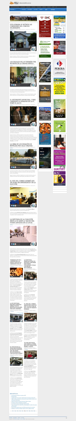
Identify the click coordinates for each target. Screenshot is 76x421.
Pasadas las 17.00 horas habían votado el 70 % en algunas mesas (22, 408)
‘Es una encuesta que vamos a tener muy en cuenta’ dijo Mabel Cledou (30, 344)
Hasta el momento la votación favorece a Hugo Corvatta (21, 401)
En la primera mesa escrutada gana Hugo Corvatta (20, 403)
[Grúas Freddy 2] (45, 120)
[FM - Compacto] (59, 185)
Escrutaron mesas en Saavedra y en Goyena (19, 402)
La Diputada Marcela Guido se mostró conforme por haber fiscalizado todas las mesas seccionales (30, 264)
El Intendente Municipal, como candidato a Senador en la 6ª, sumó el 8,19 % (23, 101)
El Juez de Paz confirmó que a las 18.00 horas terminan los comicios (23, 407)
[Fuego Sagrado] (45, 144)
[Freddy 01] (59, 94)
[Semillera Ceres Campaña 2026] (45, 82)
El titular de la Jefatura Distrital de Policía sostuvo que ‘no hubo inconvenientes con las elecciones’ (16, 350)
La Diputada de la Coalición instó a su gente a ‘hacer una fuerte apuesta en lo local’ (22, 221)
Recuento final (13, 396)
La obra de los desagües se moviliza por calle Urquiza (21, 145)
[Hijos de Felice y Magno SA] (59, 117)
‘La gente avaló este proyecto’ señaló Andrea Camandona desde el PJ (23, 397)
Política (11, 30)
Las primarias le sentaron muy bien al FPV (18, 395)
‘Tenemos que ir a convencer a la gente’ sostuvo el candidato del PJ (15, 262)
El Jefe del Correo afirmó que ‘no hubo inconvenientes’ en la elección (23, 182)
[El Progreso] (59, 38)
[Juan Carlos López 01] (59, 54)
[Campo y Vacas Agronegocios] (45, 57)
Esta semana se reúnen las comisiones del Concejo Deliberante (21, 26)
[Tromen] (59, 149)
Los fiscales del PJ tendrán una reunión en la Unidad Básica (23, 62)
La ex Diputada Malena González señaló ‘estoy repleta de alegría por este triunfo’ (16, 306)
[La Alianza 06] (45, 102)
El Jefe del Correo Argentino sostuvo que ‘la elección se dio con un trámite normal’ (30, 306)
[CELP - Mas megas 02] (59, 131)
